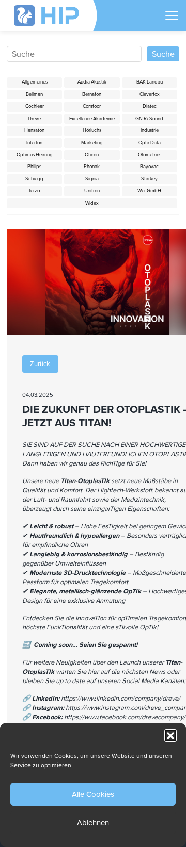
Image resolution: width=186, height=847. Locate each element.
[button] (170, 735)
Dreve (34, 118)
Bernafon (91, 94)
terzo (34, 191)
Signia (92, 179)
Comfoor (92, 106)
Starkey (149, 179)
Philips (34, 166)
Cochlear (34, 106)
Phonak (92, 166)
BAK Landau (149, 82)
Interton (34, 143)
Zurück (40, 364)
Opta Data (149, 143)
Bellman (34, 94)
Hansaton (34, 130)
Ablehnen (93, 822)
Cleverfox (150, 94)
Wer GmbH (149, 191)
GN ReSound (149, 118)
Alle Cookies (93, 794)
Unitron (92, 191)
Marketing (92, 143)
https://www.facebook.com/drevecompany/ (124, 717)
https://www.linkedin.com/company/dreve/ (120, 698)
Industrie (150, 130)
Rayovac (149, 166)
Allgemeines (35, 82)
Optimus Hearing (35, 155)
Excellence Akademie (92, 118)
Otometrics (149, 155)
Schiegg (34, 179)
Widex (92, 203)
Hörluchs (92, 130)
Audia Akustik (92, 82)
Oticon (92, 155)
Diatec (150, 106)
